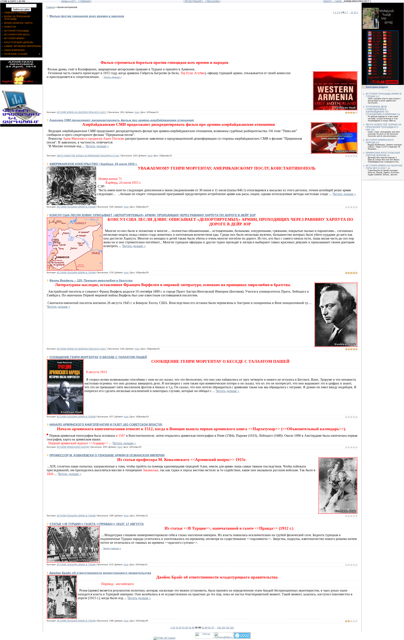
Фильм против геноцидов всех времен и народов (86, 16)
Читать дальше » (113, 77)
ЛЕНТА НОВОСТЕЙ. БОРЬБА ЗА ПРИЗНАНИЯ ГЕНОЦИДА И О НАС (88, 156)
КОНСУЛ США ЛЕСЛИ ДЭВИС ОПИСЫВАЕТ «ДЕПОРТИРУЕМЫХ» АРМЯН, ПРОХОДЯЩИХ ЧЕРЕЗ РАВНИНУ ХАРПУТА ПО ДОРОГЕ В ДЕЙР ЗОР (152, 215)
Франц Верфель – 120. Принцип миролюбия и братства (91, 280)
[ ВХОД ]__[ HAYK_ (333, 1)
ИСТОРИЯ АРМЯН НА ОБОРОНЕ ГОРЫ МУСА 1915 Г (81, 112)
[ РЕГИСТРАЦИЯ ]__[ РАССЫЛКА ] (201, 1)
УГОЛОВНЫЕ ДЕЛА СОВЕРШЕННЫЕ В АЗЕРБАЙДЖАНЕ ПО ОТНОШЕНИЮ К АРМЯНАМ (381, 110)
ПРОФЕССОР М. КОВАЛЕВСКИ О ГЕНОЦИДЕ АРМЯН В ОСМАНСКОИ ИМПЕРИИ (107, 455)
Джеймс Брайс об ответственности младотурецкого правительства (100, 572)
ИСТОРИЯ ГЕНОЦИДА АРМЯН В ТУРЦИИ (76, 207)
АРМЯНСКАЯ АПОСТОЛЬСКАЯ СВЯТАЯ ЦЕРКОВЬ (383, 154)
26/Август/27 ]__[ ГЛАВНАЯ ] (76, 1)
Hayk (137, 112)
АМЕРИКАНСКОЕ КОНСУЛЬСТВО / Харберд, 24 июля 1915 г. (93, 164)
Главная (50, 7)
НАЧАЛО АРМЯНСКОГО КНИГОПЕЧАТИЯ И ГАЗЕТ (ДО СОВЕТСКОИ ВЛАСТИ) (105, 424)
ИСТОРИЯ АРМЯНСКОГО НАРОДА (73, 447)
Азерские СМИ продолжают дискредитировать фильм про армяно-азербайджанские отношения (121, 120)
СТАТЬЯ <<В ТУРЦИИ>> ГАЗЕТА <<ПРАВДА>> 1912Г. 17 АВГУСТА (96, 524)
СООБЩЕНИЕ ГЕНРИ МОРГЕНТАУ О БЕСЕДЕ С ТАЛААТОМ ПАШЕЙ (98, 357)
